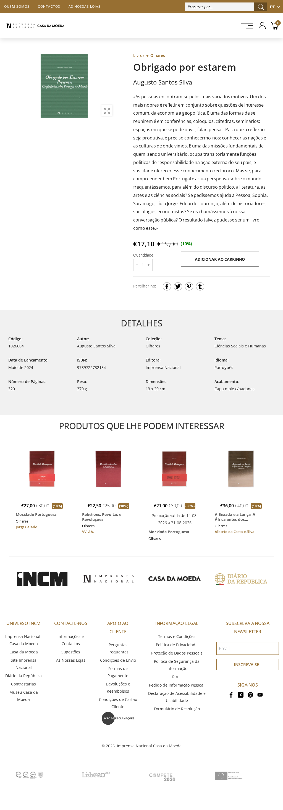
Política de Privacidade (177, 644)
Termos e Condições (176, 636)
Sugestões (70, 652)
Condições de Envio (118, 660)
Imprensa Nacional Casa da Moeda (149, 745)
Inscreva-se (246, 664)
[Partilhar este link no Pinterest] (189, 286)
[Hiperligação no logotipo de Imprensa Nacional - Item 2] (108, 578)
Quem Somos (17, 6)
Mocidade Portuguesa (36, 514)
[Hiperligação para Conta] (260, 26)
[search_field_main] (261, 6)
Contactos (49, 6)
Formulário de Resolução (177, 708)
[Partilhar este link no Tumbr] (200, 286)
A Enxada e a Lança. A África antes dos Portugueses (235, 517)
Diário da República (23, 675)
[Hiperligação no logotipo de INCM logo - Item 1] (42, 578)
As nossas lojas (85, 6)
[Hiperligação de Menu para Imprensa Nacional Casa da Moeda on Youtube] (260, 694)
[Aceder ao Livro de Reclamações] (118, 718)
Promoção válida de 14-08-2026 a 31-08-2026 (175, 519)
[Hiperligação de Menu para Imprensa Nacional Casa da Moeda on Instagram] (250, 694)
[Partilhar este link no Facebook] (167, 286)
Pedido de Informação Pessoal (177, 685)
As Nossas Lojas (70, 660)
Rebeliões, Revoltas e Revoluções (101, 517)
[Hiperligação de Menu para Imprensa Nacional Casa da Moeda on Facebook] (231, 694)
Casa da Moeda (23, 652)
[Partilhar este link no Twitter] (178, 286)
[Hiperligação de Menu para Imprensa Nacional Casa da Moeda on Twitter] (240, 694)
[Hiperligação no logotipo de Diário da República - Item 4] (241, 578)
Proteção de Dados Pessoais (177, 653)
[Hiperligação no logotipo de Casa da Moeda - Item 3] (175, 578)
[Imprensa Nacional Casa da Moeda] (35, 25)
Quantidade (143, 255)
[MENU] (245, 25)
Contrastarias (23, 684)
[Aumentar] (106, 110)
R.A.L (176, 676)
